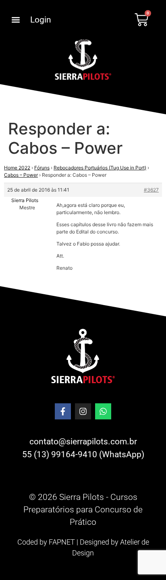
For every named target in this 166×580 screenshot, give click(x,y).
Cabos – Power (21, 175)
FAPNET (62, 542)
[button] (15, 20)
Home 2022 (17, 168)
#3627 (151, 190)
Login (40, 20)
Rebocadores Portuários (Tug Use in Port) (100, 168)
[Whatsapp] (103, 411)
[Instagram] (83, 411)
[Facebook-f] (63, 411)
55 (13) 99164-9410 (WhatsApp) (83, 454)
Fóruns (42, 168)
